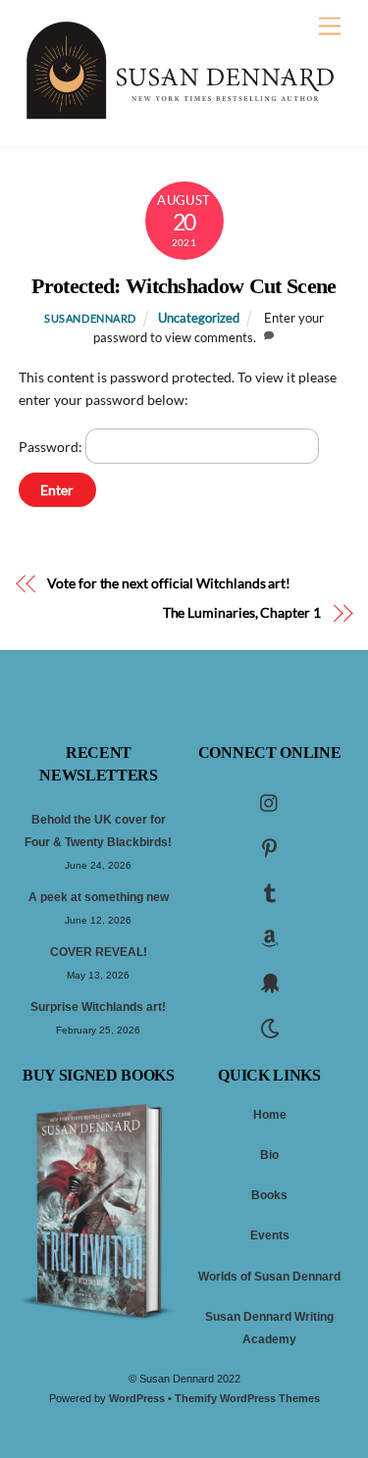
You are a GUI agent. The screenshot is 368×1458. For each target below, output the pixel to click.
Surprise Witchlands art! (98, 1007)
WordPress (137, 1398)
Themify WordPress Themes (247, 1398)
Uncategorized (198, 318)
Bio (269, 1155)
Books (269, 1195)
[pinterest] (269, 846)
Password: (52, 446)
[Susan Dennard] (180, 113)
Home (270, 1115)
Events (269, 1235)
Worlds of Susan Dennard (269, 1276)
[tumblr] (269, 891)
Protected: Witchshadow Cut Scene (184, 286)
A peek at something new (98, 897)
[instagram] (269, 801)
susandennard (90, 318)
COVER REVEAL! (98, 952)
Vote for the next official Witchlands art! (168, 583)
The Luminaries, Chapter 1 (242, 612)
